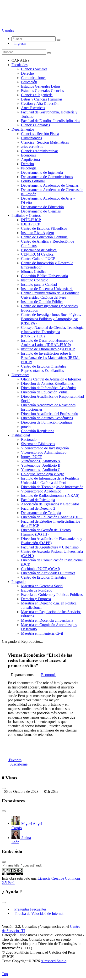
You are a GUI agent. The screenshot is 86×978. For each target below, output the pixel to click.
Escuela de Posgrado (36, 590)
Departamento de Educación (42, 207)
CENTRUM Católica (37, 254)
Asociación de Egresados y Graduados (50, 504)
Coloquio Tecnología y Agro (42, 474)
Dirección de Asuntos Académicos (47, 418)
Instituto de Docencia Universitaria (47, 289)
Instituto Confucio (34, 280)
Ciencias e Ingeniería (37, 95)
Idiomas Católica (33, 271)
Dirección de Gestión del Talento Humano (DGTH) (46, 532)
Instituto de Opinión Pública (42, 302)
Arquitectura (30, 159)
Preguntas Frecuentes (28, 909)
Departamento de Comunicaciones (47, 177)
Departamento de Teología (41, 513)
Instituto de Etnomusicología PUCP (48, 349)
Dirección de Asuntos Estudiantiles (47, 383)
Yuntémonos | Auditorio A (40, 461)
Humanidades (31, 138)
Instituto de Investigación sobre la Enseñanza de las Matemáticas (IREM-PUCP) (50, 357)
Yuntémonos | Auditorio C (40, 470)
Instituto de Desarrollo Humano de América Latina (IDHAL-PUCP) (47, 342)
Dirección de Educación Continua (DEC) (52, 517)
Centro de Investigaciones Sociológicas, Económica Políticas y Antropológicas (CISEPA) (51, 319)
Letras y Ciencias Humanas (41, 99)
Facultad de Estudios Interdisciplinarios (50, 121)
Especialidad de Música (39, 250)
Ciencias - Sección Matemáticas (45, 142)
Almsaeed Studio (53, 961)
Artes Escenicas (33, 108)
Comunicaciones (33, 78)
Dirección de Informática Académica (48, 388)
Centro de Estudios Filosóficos (44, 228)
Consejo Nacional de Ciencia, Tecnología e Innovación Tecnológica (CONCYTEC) (52, 331)
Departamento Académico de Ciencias (50, 185)
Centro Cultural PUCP (38, 259)
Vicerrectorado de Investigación (45, 448)
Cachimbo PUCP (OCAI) (40, 569)
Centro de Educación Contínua (44, 237)
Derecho (27, 73)
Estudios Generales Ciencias (42, 91)
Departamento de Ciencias (41, 211)
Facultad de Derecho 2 (38, 508)
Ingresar (19, 43)
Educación (29, 82)
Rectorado (29, 439)
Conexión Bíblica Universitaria (44, 276)
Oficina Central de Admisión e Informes (51, 379)
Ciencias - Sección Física (40, 134)
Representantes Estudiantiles (42, 371)
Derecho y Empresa (36, 599)
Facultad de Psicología (38, 500)
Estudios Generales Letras (40, 86)
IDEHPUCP (30, 224)
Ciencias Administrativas (39, 151)
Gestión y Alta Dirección (40, 103)
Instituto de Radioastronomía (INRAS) (50, 495)
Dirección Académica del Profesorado (49, 414)
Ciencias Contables (35, 125)
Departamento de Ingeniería (42, 172)
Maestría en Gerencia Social (42, 586)
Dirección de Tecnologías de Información (52, 487)
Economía (28, 155)
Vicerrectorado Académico (41, 491)
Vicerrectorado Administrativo (43, 452)
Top (5, 974)
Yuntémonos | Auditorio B (40, 465)
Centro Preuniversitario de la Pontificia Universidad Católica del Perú (50, 295)
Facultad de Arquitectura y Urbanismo (50, 547)
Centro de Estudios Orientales (43, 366)
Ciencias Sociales (34, 69)
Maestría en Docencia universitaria (47, 620)
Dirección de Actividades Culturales (48, 573)
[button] (8, 30)
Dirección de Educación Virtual (45, 392)
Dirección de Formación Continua (46, 422)
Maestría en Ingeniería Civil (42, 633)
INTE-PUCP (31, 220)
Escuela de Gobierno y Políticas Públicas (52, 594)
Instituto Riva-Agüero (37, 233)
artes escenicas (32, 147)
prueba (26, 427)
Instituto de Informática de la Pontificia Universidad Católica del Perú (50, 480)
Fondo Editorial (33, 181)
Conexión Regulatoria (37, 431)
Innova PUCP (31, 457)
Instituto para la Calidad (39, 284)
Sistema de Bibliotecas (38, 444)
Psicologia (29, 168)
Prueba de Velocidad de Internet (37, 913)
